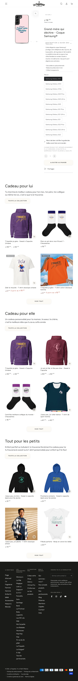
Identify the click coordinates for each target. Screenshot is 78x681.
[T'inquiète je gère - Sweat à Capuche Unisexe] (21, 223)
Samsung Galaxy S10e (54, 89)
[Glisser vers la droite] (36, 41)
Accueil (48, 14)
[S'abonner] (72, 575)
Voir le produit (34, 236)
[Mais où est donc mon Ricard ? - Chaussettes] (57, 223)
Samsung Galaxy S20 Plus (55, 94)
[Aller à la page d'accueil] (39, 3)
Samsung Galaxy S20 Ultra (55, 99)
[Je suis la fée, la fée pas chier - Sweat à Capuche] (57, 350)
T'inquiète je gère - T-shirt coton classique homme (56, 289)
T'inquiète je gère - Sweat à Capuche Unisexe (18, 242)
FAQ (40, 613)
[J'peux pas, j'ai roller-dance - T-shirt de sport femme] (57, 397)
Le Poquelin (20, 646)
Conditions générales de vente (15, 676)
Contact (41, 610)
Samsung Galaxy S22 (53, 135)
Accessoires (9, 600)
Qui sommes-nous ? (41, 579)
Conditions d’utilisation (13, 674)
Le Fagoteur (13, 669)
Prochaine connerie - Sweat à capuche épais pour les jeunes (55, 497)
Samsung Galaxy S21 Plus (55, 109)
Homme (8, 591)
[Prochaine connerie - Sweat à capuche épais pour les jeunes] (57, 478)
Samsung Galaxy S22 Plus (55, 125)
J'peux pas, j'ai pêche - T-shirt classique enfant (20, 543)
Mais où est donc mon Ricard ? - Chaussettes (53, 242)
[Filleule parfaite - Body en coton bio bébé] (57, 524)
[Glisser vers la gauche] (31, 41)
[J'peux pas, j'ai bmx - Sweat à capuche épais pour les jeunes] (21, 478)
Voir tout (39, 301)
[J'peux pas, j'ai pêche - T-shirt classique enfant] (21, 524)
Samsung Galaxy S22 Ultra (55, 130)
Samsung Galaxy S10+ (54, 84)
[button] (61, 4)
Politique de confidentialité (31, 671)
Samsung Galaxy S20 (53, 104)
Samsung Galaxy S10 (53, 79)
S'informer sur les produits (31, 591)
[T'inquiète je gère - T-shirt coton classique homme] (57, 270)
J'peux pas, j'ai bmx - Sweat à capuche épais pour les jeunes (19, 497)
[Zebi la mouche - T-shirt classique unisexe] (21, 270)
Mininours (19, 577)
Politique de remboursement (14, 671)
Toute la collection (17, 200)
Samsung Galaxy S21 (53, 120)
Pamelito (19, 596)
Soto (18, 599)
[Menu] (6, 4)
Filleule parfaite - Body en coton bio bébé (56, 542)
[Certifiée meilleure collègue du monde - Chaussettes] (21, 397)
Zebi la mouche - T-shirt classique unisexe (20, 288)
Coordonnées (24, 674)
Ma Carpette (20, 624)
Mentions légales (29, 676)
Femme (8, 588)
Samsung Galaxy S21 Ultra (55, 114)
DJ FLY (18, 593)
